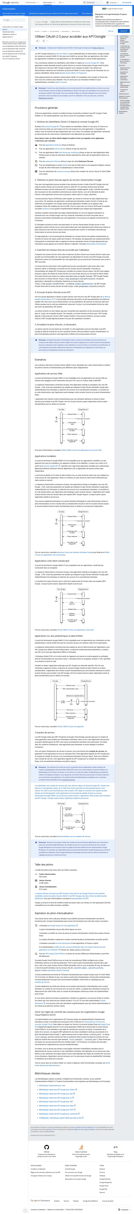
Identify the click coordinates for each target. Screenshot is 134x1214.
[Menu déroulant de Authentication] (38, 2)
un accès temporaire (62, 943)
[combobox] (92, 2)
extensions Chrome (53, 161)
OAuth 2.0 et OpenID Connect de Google (78, 1176)
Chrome (102, 1172)
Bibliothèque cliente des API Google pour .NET (56, 1102)
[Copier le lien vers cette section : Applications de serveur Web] (64, 374)
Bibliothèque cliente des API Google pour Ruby (56, 1106)
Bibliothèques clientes (46, 98)
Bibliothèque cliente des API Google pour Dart (56, 1094)
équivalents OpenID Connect (58, 970)
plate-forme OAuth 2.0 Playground (74, 73)
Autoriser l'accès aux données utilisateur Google (75, 552)
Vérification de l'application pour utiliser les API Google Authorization (53, 13)
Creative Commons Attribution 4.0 (86, 1127)
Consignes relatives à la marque (41, 1176)
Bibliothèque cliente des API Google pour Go (55, 1098)
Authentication (31, 2)
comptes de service (42, 982)
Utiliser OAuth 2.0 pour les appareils (70, 727)
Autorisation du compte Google (14, 13)
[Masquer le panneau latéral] (25, 1210)
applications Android (53, 145)
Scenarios (46, 209)
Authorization (9, 9)
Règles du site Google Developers (84, 1129)
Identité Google (70, 1169)
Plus (60, 2)
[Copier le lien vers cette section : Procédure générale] (60, 108)
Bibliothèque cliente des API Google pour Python (57, 1090)
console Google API (92, 63)
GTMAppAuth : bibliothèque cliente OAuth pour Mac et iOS (60, 1118)
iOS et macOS (60, 149)
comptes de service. (68, 780)
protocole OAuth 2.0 (62, 54)
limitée (64, 165)
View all (102, 1192)
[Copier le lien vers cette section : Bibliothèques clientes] (62, 1073)
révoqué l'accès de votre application (62, 926)
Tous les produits (107, 1201)
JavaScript (74, 153)
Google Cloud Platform (90, 1201)
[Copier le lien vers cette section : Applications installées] (58, 456)
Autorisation (47, 2)
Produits (44, 31)
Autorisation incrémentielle (96, 244)
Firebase (102, 1176)
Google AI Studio (105, 1179)
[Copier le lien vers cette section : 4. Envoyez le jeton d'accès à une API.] (73, 292)
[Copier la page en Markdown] (44, 41)
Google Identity (54, 31)
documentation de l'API (80, 898)
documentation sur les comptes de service (74, 836)
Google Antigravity (106, 1182)
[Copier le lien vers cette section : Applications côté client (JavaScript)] (71, 561)
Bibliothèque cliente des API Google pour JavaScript (58, 1114)
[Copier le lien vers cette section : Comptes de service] (57, 733)
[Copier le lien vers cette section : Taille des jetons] (55, 865)
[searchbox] (14, 20)
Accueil (37, 31)
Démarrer (123, 31)
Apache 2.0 (49, 1129)
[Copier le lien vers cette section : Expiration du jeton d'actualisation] (75, 913)
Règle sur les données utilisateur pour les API (45, 1172)
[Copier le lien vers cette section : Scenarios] (48, 360)
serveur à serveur (63, 171)
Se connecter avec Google (73, 1172)
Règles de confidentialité (56, 1209)
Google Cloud (104, 1186)
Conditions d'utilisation (38, 1169)
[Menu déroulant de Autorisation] (54, 2)
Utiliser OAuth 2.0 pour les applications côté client (75, 630)
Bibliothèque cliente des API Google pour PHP (56, 1110)
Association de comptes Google (75, 1179)
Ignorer (111, 31)
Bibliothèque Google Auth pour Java (52, 1086)
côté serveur (63, 153)
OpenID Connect (61, 82)
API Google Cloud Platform (55, 954)
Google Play (103, 1189)
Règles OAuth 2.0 (98, 48)
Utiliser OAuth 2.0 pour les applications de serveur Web (81, 450)
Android (102, 1169)
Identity (15, 2)
